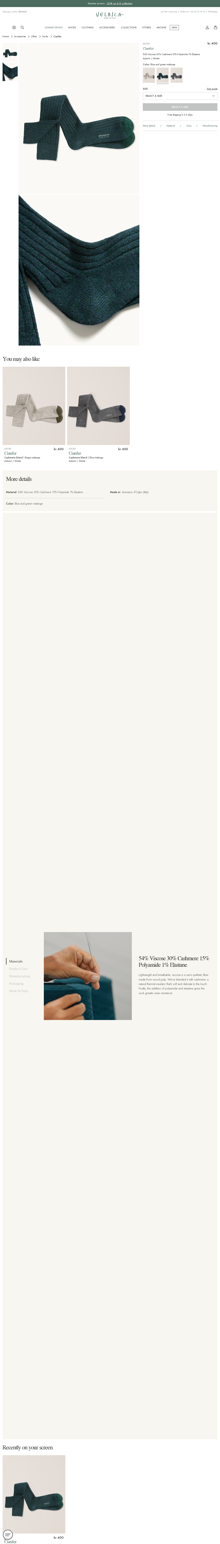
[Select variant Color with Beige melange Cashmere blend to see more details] (149, 75)
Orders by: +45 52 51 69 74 (192, 11)
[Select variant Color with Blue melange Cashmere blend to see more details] (177, 75)
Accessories (20, 36)
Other (34, 36)
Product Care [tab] (18, 969)
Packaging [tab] (16, 983)
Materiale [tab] (16, 961)
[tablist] (22, 976)
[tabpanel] (127, 976)
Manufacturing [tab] (19, 976)
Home (6, 36)
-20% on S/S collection (119, 3)
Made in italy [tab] (18, 991)
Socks (45, 36)
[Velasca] (110, 17)
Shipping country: (15, 11)
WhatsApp (212, 11)
